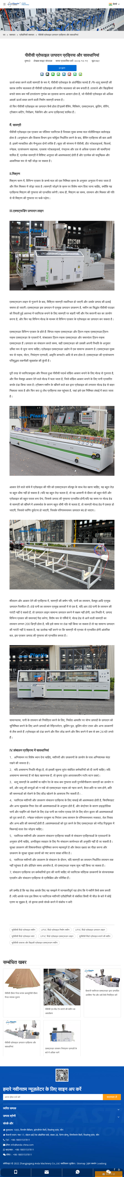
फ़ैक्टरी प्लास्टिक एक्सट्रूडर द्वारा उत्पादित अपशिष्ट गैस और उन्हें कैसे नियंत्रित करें (102, 992)
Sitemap (81, 1163)
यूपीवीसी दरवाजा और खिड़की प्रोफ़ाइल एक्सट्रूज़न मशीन (34, 942)
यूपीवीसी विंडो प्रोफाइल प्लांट (23, 936)
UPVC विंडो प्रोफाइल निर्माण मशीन (55, 929)
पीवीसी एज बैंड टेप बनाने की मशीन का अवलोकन (60, 1011)
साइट (97, 60)
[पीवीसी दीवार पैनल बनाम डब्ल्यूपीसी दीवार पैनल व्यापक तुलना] (21, 979)
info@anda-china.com (22, 1144)
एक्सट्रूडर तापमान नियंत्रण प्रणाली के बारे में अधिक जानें (61, 1050)
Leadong (101, 1163)
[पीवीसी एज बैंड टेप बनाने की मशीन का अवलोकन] (62, 987)
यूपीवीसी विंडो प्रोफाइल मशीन (23, 929)
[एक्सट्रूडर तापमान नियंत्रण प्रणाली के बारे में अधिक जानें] (62, 1032)
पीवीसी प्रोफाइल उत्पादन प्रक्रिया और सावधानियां (20, 1044)
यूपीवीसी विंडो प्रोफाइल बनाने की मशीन (94, 936)
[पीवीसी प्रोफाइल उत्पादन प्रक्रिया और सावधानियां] (21, 1029)
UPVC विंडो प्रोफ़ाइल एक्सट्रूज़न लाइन (56, 936)
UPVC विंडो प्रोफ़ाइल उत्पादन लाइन (90, 929)
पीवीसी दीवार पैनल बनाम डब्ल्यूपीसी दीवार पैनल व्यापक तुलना (21, 995)
